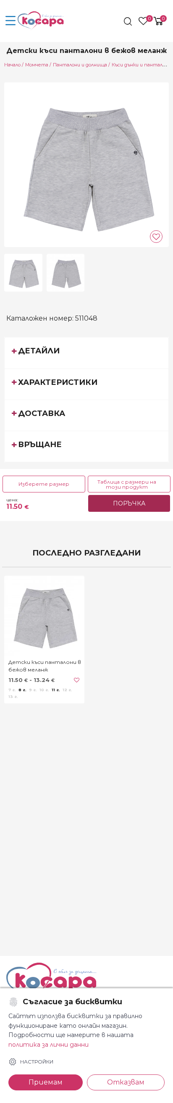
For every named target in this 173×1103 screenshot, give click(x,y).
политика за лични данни (48, 1044)
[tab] (86, 352)
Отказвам (125, 1082)
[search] (129, 21)
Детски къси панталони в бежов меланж (44, 666)
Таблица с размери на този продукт (126, 484)
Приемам (46, 1082)
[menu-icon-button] (10, 21)
